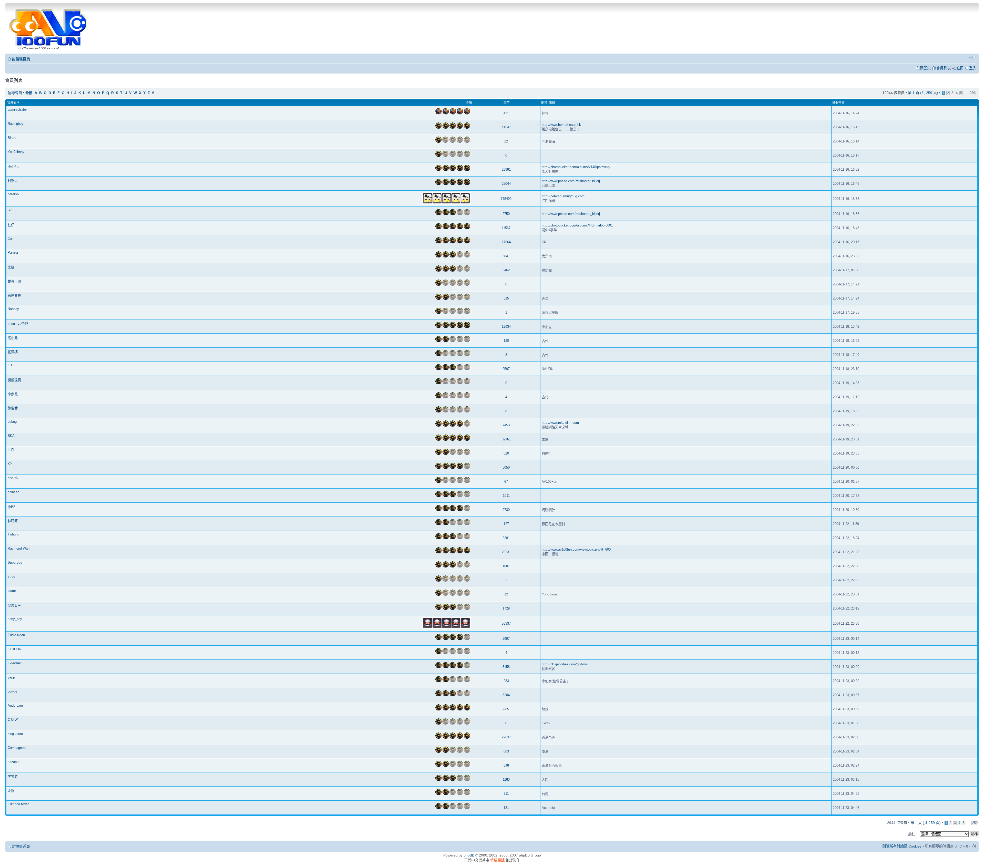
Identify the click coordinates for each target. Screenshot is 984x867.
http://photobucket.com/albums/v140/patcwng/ (576, 167)
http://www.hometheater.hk (561, 125)
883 (506, 751)
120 (506, 341)
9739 (506, 510)
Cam (11, 238)
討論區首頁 (21, 59)
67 (506, 481)
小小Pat (13, 167)
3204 (506, 695)
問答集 (925, 68)
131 (506, 808)
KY (10, 464)
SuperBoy (15, 562)
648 (506, 765)
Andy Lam (15, 705)
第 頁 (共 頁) (923, 93)
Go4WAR (15, 663)
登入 (972, 68)
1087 (506, 566)
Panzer (13, 252)
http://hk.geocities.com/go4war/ (565, 664)
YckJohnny (16, 152)
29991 (506, 169)
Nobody (13, 309)
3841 (506, 256)
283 (506, 681)
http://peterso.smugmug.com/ (564, 196)
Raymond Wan (18, 548)
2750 (506, 214)
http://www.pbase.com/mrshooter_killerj (571, 181)
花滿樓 (13, 352)
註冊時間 (838, 102)
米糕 (11, 267)
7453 (506, 425)
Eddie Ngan (16, 635)
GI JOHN (14, 649)
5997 (506, 639)
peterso (13, 194)
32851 (506, 709)
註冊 (959, 68)
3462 (506, 270)
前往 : (912, 834)
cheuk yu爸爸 (18, 324)
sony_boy (15, 619)
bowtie (12, 691)
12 (506, 594)
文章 (507, 102)
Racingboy (15, 124)
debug (12, 422)
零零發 (13, 777)
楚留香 (13, 408)
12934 (506, 326)
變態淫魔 (14, 380)
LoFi (11, 450)
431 (506, 113)
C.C (10, 365)
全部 (29, 93)
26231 (506, 552)
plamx (12, 591)
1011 (506, 496)
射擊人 (13, 181)
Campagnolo (17, 748)
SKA (11, 436)
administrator (17, 109)
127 (506, 524)
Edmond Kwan (18, 804)
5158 (506, 667)
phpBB (469, 855)
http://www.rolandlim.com (560, 423)
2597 (506, 369)
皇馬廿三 (14, 605)
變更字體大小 (972, 57)
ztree (11, 577)
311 (506, 794)
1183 (506, 779)
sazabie (13, 762)
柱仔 (11, 225)
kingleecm (15, 734)
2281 (506, 538)
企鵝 (11, 791)
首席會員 (14, 295)
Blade (12, 138)
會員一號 (14, 281)
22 (506, 141)
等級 (469, 102)
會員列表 (943, 68)
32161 (506, 439)
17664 (506, 242)
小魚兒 (13, 394)
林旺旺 (13, 521)
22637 (506, 737)
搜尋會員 (15, 93)
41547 (506, 127)
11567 (506, 228)
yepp (11, 677)
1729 (506, 608)
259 (972, 93)
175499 (506, 199)
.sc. (10, 210)
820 (506, 453)
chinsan (13, 492)
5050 (506, 467)
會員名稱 (13, 102)
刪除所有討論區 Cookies (901, 846)
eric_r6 (13, 478)
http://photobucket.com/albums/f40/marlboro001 (577, 225)
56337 (506, 623)
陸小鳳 (13, 338)
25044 (506, 183)
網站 (544, 102)
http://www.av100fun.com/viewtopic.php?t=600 (576, 549)
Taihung (13, 534)
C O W (13, 719)
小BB (12, 507)
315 (506, 298)
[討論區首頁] (48, 27)
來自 (552, 102)
